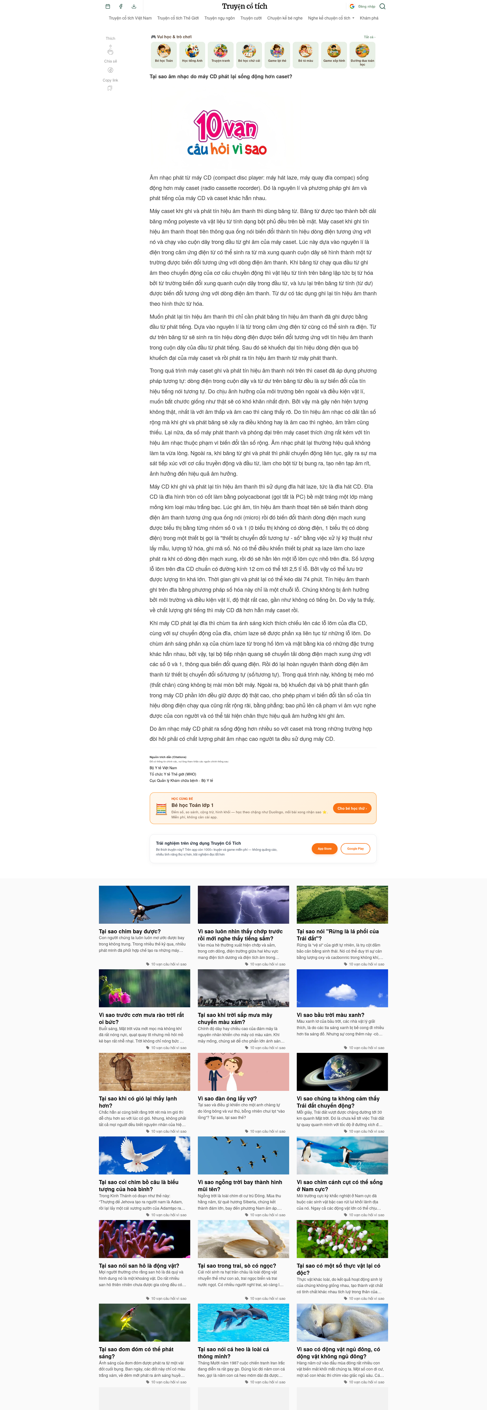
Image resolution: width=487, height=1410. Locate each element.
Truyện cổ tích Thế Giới (178, 18)
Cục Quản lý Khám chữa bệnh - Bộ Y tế (181, 780)
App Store (325, 848)
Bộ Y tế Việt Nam (163, 767)
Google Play (355, 848)
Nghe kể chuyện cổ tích (329, 18)
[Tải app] (134, 6)
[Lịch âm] (107, 6)
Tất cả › (369, 37)
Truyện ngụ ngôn (219, 18)
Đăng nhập (366, 6)
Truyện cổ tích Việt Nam (130, 18)
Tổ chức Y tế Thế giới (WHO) (173, 774)
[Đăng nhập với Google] (352, 6)
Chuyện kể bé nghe (285, 18)
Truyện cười (251, 18)
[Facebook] (120, 6)
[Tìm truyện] (382, 6)
